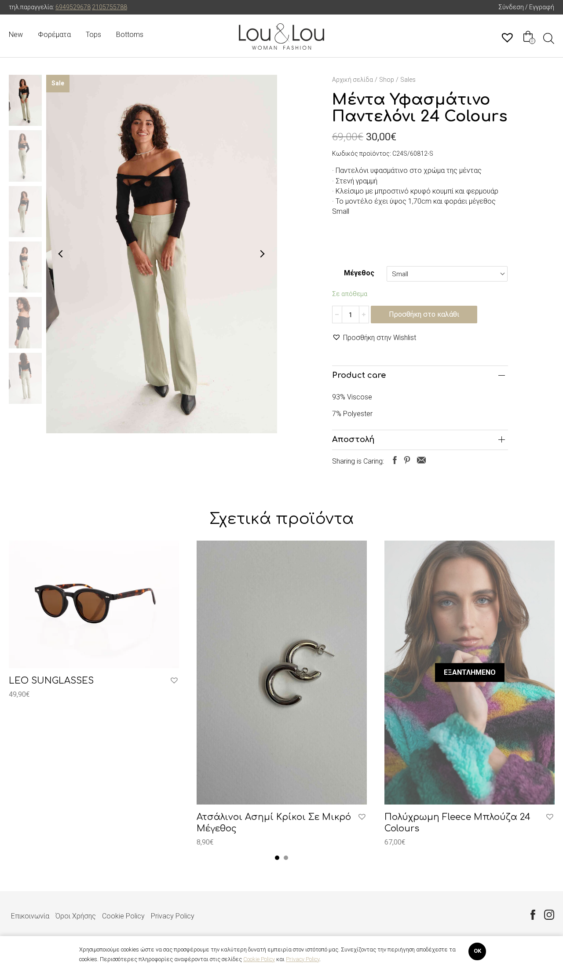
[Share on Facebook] (394, 460)
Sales (408, 79)
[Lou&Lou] (281, 36)
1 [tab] (277, 858)
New (16, 34)
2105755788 (109, 7)
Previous (61, 254)
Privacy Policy (172, 916)
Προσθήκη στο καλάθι (424, 314)
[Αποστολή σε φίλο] (421, 460)
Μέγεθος (359, 273)
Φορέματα (54, 34)
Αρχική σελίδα (352, 79)
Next (262, 254)
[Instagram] (549, 914)
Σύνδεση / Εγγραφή (526, 7)
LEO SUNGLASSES (51, 681)
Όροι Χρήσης (75, 916)
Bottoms (129, 34)
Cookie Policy (123, 916)
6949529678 (73, 7)
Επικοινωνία (30, 916)
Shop (386, 79)
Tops (93, 34)
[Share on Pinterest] (407, 460)
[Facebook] (532, 914)
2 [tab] (286, 858)
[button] (374, 338)
